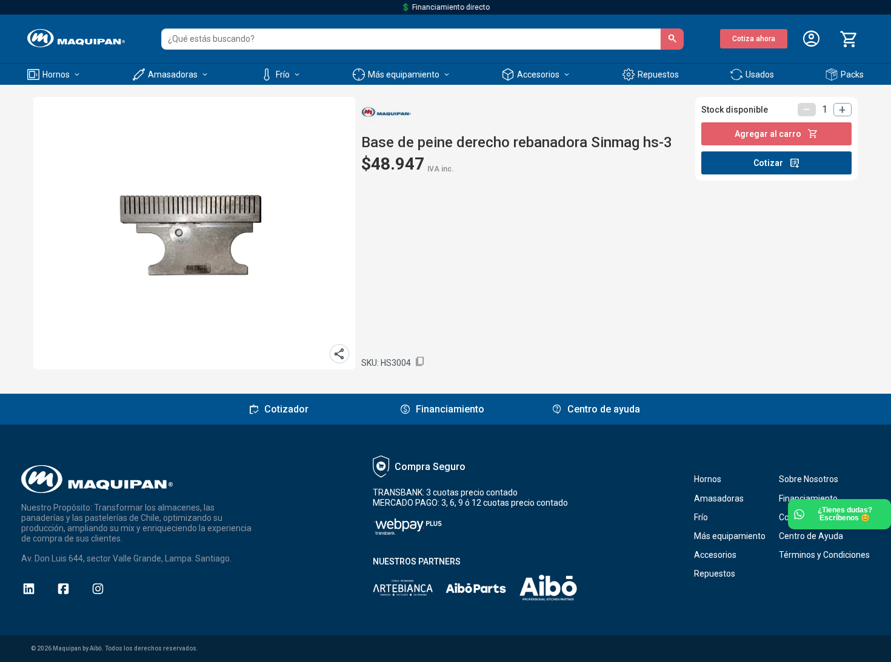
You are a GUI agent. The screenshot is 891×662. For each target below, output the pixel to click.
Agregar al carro (776, 134)
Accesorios (715, 555)
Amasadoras (719, 498)
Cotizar (776, 163)
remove (807, 110)
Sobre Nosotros (808, 479)
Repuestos (714, 573)
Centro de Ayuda (811, 536)
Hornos (707, 479)
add (842, 110)
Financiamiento (808, 498)
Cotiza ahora (753, 39)
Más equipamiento (730, 536)
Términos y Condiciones (824, 555)
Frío (701, 517)
